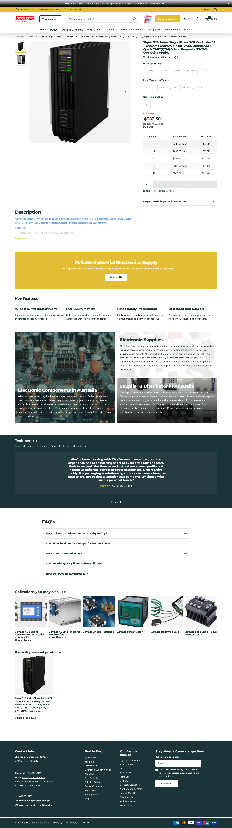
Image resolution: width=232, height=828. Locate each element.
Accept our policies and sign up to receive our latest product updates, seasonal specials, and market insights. (179, 773)
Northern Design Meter (131, 789)
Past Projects (91, 778)
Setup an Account (167, 19)
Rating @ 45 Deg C (153, 63)
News (98, 29)
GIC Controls (126, 797)
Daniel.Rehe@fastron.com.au (34, 800)
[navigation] (21, 47)
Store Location (74, 9)
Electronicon (126, 805)
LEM (122, 768)
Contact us (111, 29)
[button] (151, 182)
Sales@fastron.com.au (50, 9)
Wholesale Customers (133, 29)
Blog (89, 29)
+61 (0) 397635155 (32, 773)
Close (228, 3)
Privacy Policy (92, 794)
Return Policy (91, 790)
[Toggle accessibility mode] (215, 9)
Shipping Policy (92, 782)
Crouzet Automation (130, 785)
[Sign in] (199, 18)
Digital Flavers (70, 822)
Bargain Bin (155, 29)
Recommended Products (178, 29)
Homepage (20, 36)
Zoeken (134, 19)
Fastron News (91, 765)
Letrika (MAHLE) (128, 793)
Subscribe (167, 783)
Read (20, 238)
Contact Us (116, 277)
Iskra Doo (125, 776)
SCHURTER (126, 772)
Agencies (89, 774)
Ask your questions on (36, 805)
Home (43, 29)
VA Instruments (127, 801)
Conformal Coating (153, 97)
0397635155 (25, 796)
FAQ (87, 798)
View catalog (49, 19)
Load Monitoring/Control (156, 80)
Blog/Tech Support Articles (98, 770)
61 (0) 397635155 (25, 9)
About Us (89, 761)
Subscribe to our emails (167, 757)
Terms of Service (93, 786)
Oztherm (124, 781)
